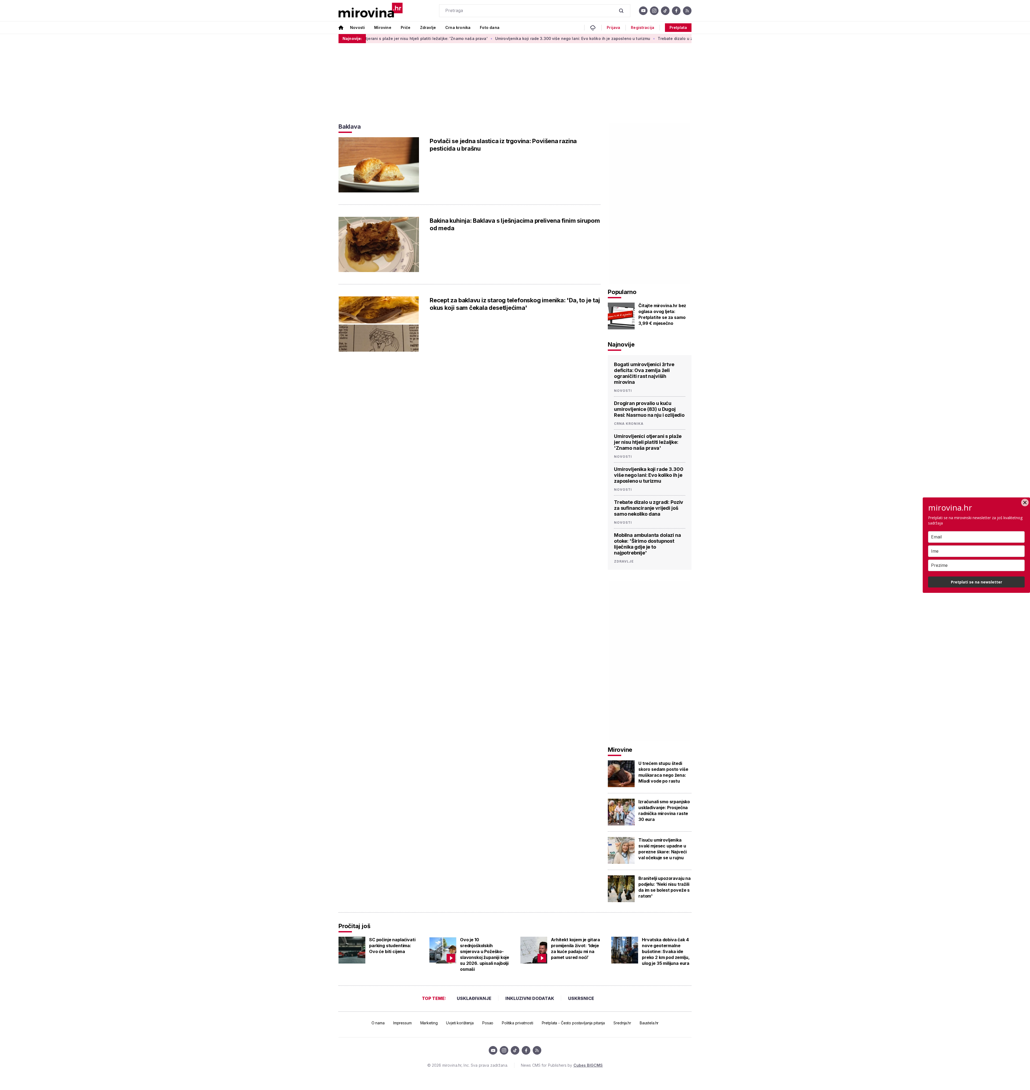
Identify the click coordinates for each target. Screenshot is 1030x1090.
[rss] (687, 10)
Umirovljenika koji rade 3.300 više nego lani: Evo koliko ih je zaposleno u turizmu (523, 38)
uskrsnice (581, 998)
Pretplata (678, 27)
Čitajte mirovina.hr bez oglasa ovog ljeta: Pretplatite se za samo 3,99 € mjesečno (662, 314)
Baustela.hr (649, 1023)
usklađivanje (474, 998)
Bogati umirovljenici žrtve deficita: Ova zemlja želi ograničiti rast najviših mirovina (644, 373)
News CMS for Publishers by (562, 1065)
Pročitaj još (354, 925)
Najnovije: (352, 38)
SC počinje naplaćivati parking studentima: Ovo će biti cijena (392, 945)
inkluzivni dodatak (529, 998)
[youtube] (643, 10)
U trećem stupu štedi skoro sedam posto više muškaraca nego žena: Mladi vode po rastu (663, 772)
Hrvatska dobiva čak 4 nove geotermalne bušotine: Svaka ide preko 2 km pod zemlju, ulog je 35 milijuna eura (665, 951)
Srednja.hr (622, 1023)
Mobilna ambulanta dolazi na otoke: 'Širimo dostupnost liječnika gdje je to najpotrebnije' (647, 544)
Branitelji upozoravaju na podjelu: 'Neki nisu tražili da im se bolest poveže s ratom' (664, 887)
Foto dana (489, 27)
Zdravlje (428, 27)
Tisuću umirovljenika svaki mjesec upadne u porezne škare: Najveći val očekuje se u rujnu (662, 848)
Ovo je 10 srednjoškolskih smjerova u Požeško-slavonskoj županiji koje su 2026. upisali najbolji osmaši (484, 954)
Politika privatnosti (517, 1023)
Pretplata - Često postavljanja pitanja (573, 1023)
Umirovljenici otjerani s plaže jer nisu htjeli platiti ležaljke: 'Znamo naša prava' (363, 38)
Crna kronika (457, 27)
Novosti (357, 27)
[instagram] (654, 10)
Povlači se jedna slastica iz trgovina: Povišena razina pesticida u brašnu (503, 144)
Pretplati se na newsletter (976, 582)
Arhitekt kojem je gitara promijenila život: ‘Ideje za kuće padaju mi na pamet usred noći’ (575, 948)
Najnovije (621, 344)
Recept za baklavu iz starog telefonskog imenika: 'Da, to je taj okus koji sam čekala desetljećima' (515, 304)
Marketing (429, 1023)
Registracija (642, 27)
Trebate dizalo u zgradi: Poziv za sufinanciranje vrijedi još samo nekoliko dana (684, 38)
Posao (487, 1023)
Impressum (402, 1023)
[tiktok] (665, 10)
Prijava (613, 27)
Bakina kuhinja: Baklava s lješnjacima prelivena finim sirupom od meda (515, 224)
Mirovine (382, 27)
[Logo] (371, 10)
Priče (406, 27)
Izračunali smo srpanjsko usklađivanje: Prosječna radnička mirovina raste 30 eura (664, 810)
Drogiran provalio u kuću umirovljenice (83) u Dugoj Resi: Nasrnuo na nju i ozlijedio (649, 409)
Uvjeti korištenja (460, 1023)
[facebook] (676, 10)
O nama (378, 1023)
